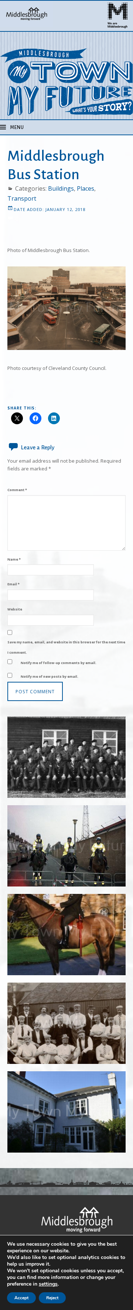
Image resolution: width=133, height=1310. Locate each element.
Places (85, 188)
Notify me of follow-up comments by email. (58, 662)
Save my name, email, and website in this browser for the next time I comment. (66, 647)
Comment (17, 489)
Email (13, 584)
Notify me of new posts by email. (49, 676)
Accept (21, 1298)
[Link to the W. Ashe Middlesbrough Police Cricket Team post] (66, 1023)
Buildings (61, 188)
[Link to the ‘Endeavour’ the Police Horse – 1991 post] (66, 934)
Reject (52, 1298)
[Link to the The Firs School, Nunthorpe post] (66, 1112)
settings (48, 1284)
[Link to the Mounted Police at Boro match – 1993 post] (66, 846)
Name (14, 559)
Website (14, 609)
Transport (21, 198)
